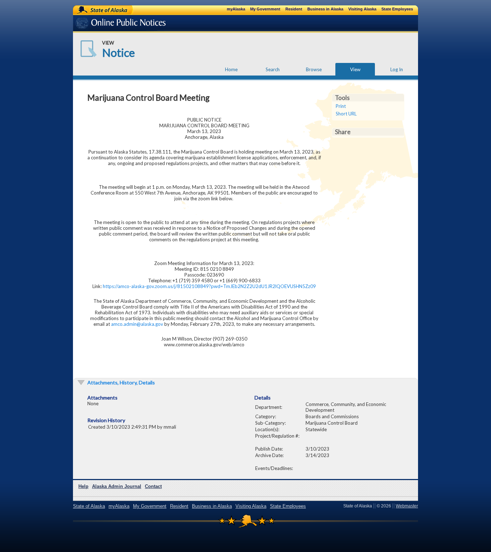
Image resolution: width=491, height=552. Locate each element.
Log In (396, 69)
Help (83, 486)
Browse (314, 69)
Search (273, 69)
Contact (153, 486)
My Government (265, 9)
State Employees (397, 9)
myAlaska (236, 9)
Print (341, 106)
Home (231, 69)
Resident (293, 9)
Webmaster (407, 505)
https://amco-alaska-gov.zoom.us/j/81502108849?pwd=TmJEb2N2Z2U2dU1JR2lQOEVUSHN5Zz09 (209, 286)
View (355, 69)
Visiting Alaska (362, 9)
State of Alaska (96, 10)
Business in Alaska (325, 9)
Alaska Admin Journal (116, 486)
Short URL (346, 114)
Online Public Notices (109, 24)
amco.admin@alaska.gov (137, 324)
